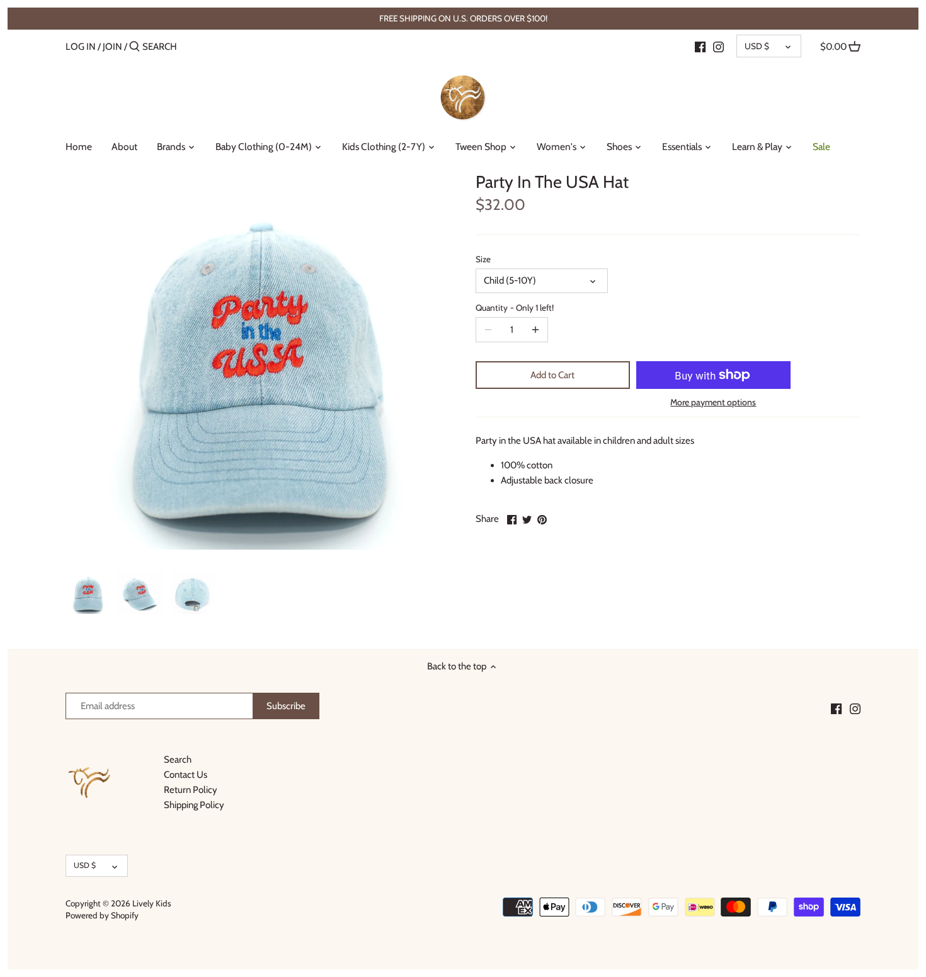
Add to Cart (552, 375)
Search (177, 759)
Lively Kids (151, 903)
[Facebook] (700, 46)
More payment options (713, 402)
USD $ (757, 46)
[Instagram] (718, 46)
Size (483, 259)
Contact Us (185, 774)
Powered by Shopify (102, 915)
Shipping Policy (194, 805)
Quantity (515, 308)
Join (112, 46)
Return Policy (190, 789)
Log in (81, 46)
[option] (88, 592)
